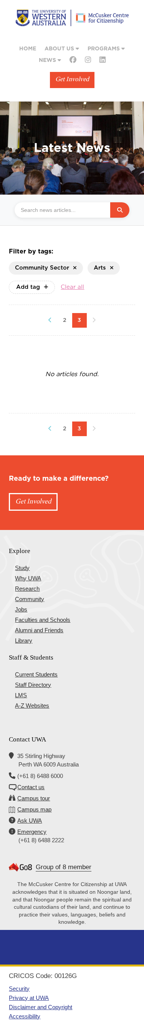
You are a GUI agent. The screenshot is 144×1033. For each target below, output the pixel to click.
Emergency (31, 831)
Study (22, 568)
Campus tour (33, 798)
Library (23, 640)
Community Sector (42, 268)
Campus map (34, 809)
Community (29, 599)
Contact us (31, 787)
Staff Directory (33, 684)
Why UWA (28, 578)
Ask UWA (29, 820)
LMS (21, 695)
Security (19, 988)
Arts (100, 268)
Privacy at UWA (29, 998)
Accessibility (24, 1016)
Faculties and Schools (42, 619)
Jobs (21, 609)
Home (27, 49)
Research (27, 588)
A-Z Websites (32, 705)
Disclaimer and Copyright (40, 1007)
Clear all (72, 287)
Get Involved (72, 80)
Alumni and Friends (39, 630)
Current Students (36, 674)
